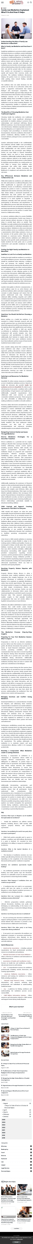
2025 (3, 1119)
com (4, 967)
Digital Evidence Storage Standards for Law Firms (17, 1085)
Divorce (3, 1155)
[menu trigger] (2, 2)
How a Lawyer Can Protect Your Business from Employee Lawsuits (24, 1198)
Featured (4, 1158)
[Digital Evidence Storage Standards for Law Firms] (5, 1053)
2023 (3, 1125)
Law (2, 1161)
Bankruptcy (4, 1149)
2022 (3, 1127)
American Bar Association (11, 948)
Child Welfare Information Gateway (15, 995)
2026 (3, 1100)
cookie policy (19, 1239)
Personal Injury (5, 1171)
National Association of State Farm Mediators (17, 954)
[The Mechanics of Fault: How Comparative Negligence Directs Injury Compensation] (5, 1037)
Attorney (4, 1146)
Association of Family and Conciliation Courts (17, 961)
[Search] (31, 2)
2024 (3, 1122)
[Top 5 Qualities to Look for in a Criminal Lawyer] (24, 1212)
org (5, 989)
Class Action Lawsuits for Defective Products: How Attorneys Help (8, 1221)
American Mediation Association (14, 974)
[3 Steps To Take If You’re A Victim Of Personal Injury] (5, 1029)
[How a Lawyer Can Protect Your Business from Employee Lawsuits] (24, 1189)
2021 (3, 1130)
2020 (3, 1132)
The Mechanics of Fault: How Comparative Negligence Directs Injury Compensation (20, 1037)
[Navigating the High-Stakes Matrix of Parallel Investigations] (5, 1045)
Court (3, 1152)
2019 (3, 1135)
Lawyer (4, 8)
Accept (16, 1242)
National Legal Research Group (14, 980)
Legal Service (5, 1168)
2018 (3, 1138)
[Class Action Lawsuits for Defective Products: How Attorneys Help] (8, 1212)
